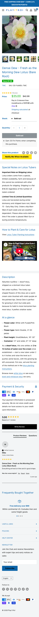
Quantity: (6, 128)
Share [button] (27, 473)
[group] (19, 417)
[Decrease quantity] (14, 128)
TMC (4, 85)
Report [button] (23, 473)
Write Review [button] (19, 427)
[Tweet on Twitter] (31, 152)
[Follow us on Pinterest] (15, 589)
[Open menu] (3, 10)
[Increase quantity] (25, 128)
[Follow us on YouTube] (19, 589)
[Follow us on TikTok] (23, 589)
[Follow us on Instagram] (11, 589)
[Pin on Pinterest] (27, 152)
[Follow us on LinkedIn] (27, 589)
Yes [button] (19, 473)
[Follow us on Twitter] (7, 589)
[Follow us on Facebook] (3, 589)
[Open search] (27, 10)
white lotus (18, 373)
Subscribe (9, 568)
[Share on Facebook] (23, 152)
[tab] (20, 436)
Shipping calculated (20, 109)
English (5, 578)
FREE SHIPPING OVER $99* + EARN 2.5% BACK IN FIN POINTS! (19, 3)
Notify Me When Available (17, 157)
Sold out (19, 135)
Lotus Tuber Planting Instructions (20, 235)
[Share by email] (35, 152)
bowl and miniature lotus (12, 377)
